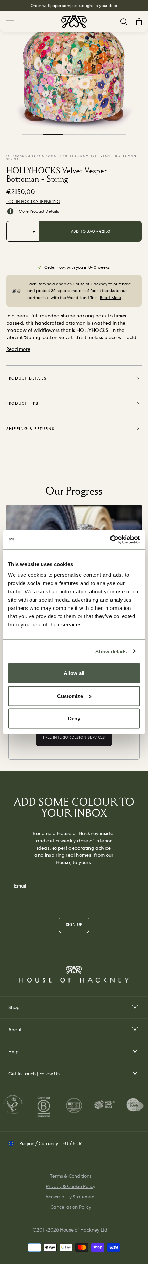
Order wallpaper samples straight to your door (74, 5)
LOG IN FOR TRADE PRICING (33, 202)
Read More (110, 297)
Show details (111, 651)
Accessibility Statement (70, 1196)
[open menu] (134, 1007)
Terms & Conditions (71, 1176)
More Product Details (39, 211)
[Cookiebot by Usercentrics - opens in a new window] (110, 539)
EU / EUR (72, 1143)
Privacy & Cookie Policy (70, 1186)
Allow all (74, 673)
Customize (70, 696)
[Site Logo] (74, 21)
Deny (74, 718)
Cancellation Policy (70, 1207)
